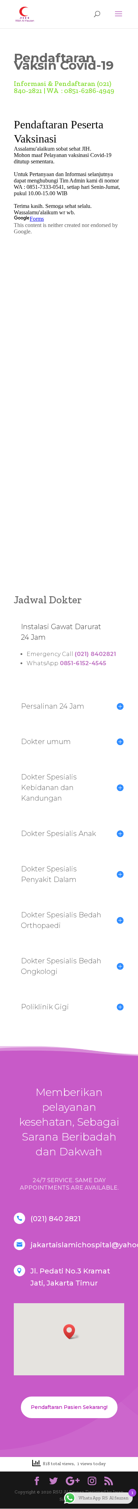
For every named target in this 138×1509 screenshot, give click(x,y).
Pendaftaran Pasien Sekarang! (69, 1407)
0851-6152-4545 (83, 663)
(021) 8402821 (95, 654)
